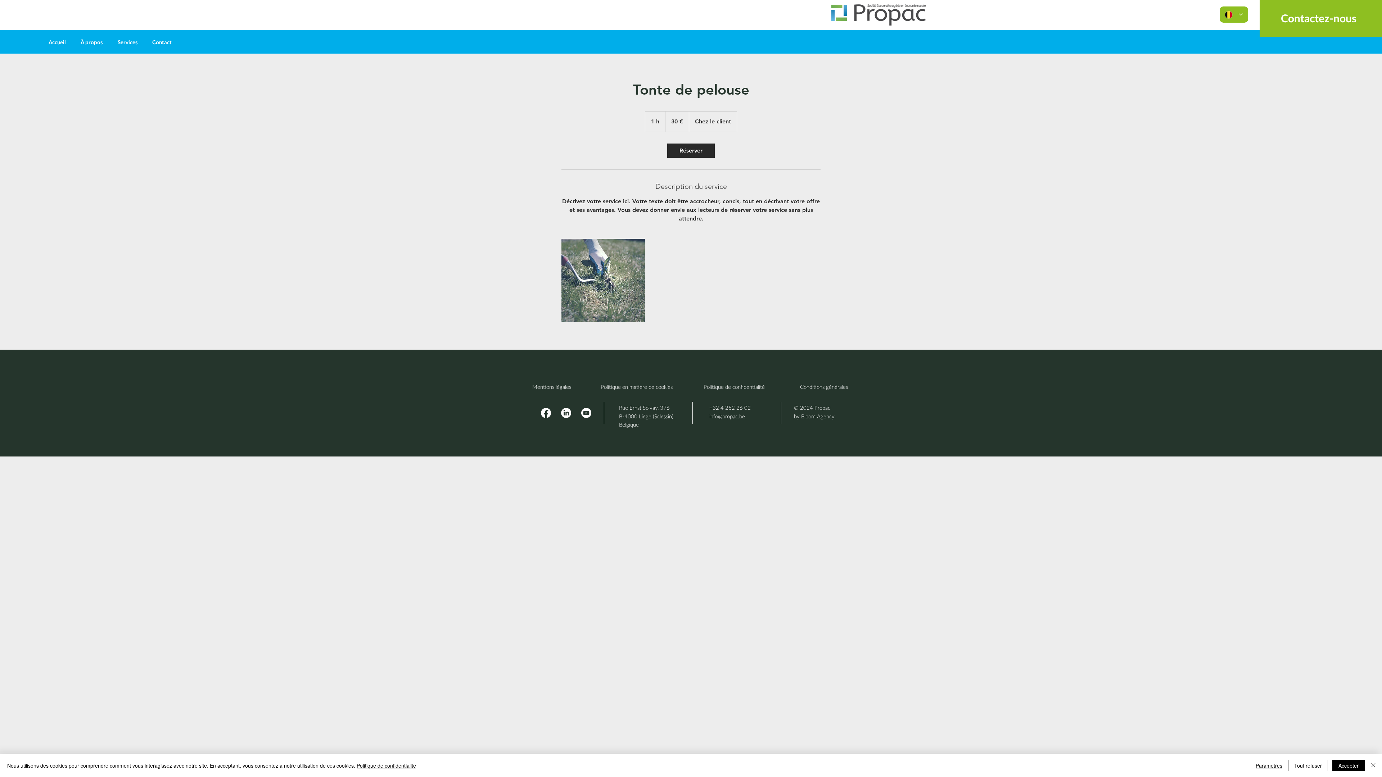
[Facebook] (546, 413)
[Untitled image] (603, 280)
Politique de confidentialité (386, 765)
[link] (691, 151)
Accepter (1348, 765)
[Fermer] (1373, 765)
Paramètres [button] (1269, 765)
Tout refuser (1308, 765)
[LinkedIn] (566, 413)
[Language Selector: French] (1234, 14)
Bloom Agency (818, 416)
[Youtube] (586, 413)
